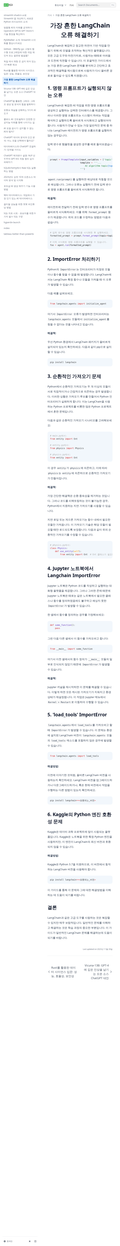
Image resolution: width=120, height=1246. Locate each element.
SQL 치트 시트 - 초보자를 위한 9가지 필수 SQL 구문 (19, 215)
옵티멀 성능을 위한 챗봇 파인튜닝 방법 (19, 206)
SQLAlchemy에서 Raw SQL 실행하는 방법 (20, 169)
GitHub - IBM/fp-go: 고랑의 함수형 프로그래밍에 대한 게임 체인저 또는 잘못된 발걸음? (19, 52)
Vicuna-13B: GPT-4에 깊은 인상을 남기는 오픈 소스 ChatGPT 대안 (19, 92)
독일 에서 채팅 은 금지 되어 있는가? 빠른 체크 (20, 63)
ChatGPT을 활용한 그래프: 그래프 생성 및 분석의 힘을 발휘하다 (19, 102)
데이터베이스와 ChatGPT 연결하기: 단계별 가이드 (20, 148)
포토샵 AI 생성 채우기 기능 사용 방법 (19, 187)
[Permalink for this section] (65, 95)
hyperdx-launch (12, 222)
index (7, 228)
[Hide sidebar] (35, 1241)
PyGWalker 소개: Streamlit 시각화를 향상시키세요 (20, 41)
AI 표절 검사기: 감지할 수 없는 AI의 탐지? (19, 130)
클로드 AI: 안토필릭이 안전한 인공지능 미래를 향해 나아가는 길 (19, 121)
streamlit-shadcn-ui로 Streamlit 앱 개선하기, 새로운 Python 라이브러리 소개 (18, 18)
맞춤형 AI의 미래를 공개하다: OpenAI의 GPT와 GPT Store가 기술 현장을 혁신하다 (19, 31)
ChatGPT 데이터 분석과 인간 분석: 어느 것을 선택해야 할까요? (19, 139)
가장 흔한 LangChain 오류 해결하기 (19, 81)
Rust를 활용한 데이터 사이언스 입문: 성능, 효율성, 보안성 (19, 72)
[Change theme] (30, 1241)
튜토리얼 (59, 5)
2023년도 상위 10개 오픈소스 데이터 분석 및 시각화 (20, 178)
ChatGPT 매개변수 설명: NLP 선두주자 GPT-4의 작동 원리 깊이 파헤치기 (19, 159)
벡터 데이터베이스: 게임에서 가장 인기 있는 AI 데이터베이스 (19, 197)
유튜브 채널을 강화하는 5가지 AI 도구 (20, 112)
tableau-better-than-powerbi (19, 233)
